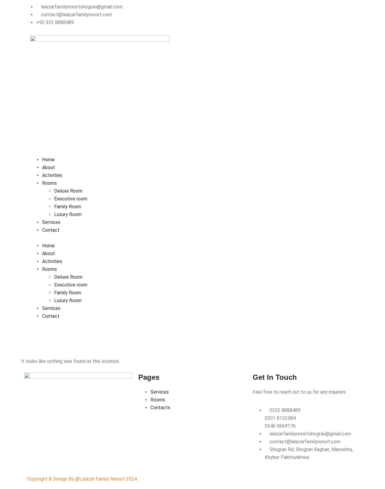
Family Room (67, 206)
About (48, 167)
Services (51, 222)
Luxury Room (68, 214)
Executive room (70, 199)
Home (48, 159)
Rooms (49, 183)
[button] (192, 238)
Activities (52, 175)
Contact (51, 230)
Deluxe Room (68, 191)
